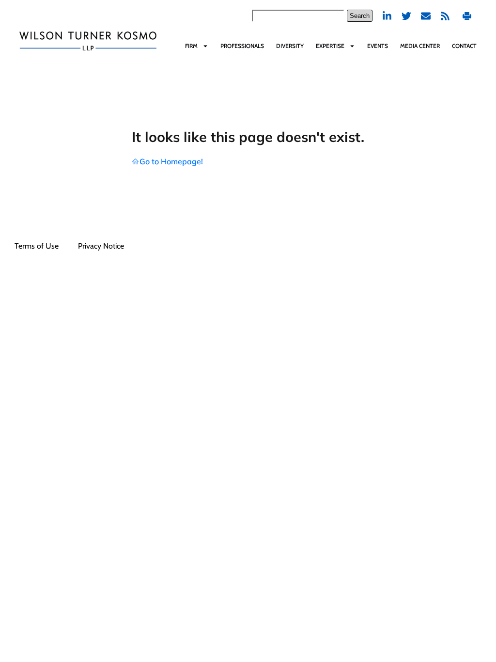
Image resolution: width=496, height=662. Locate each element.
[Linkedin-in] (387, 16)
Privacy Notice (101, 246)
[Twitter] (406, 16)
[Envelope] (426, 16)
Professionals (242, 45)
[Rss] (445, 16)
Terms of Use (37, 246)
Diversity (290, 45)
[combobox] (298, 16)
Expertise (330, 45)
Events (377, 45)
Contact (464, 45)
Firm (191, 45)
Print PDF (468, 16)
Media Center (420, 45)
